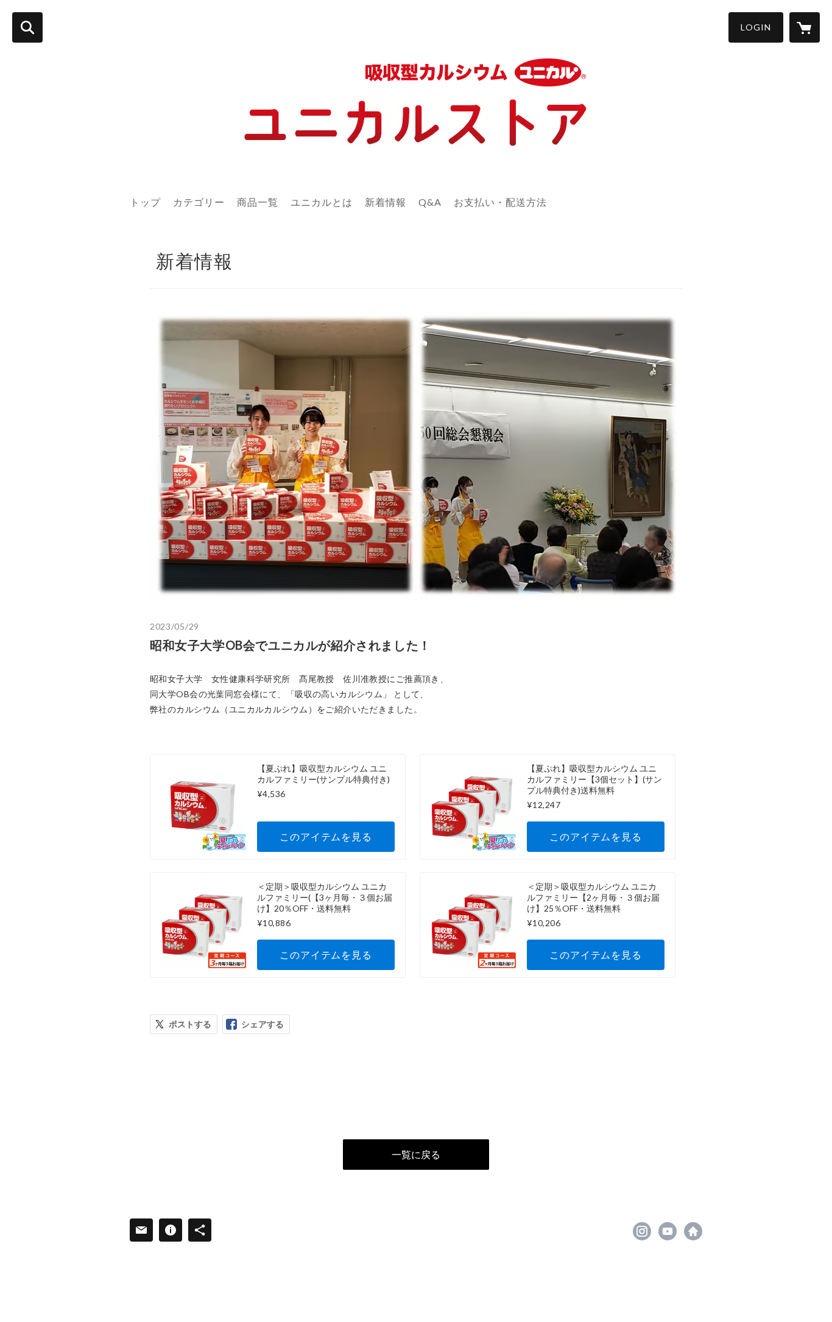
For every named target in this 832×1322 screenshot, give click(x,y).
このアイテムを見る (326, 836)
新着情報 (385, 202)
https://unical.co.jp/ (693, 1231)
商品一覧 (257, 202)
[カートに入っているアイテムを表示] (804, 27)
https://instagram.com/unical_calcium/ (642, 1231)
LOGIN (756, 27)
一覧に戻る (416, 1154)
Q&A (430, 202)
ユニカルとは (322, 202)
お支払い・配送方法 (500, 202)
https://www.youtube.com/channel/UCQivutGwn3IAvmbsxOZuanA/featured (667, 1231)
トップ (145, 202)
